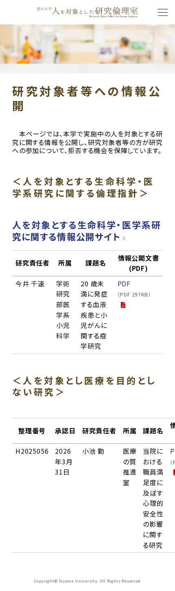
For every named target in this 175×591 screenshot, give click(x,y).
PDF (134, 288)
